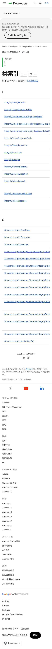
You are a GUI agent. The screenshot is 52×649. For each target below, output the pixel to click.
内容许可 (29, 369)
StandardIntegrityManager (16, 244)
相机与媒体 (7, 454)
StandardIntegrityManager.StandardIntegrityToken (27, 301)
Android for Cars (9, 487)
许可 (17, 629)
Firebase (6, 610)
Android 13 (7, 521)
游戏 (4, 440)
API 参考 (5, 550)
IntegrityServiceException (16, 174)
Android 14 (7, 516)
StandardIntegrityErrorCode (17, 230)
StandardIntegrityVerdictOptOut (19, 341)
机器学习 (6, 445)
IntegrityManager (12, 159)
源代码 (5, 416)
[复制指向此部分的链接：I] (6, 92)
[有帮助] (23, 52)
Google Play (27, 46)
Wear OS (6, 478)
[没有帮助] (28, 52)
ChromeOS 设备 (9, 483)
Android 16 (7, 507)
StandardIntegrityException (17, 237)
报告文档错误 (8, 575)
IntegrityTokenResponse (15, 201)
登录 (47, 3)
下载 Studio (7, 554)
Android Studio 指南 (11, 541)
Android (5, 402)
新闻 (4, 420)
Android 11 (7, 529)
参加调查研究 (8, 583)
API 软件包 (32, 80)
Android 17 (7, 503)
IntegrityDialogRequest (14, 102)
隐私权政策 (7, 458)
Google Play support (11, 579)
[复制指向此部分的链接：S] (7, 220)
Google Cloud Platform (12, 614)
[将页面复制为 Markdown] (30, 74)
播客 (4, 429)
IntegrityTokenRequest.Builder (18, 193)
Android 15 (7, 512)
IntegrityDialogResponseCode (18, 138)
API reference (11, 13)
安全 (4, 411)
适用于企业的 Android (11, 407)
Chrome (5, 605)
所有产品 (6, 619)
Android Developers (10, 46)
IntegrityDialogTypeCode (15, 145)
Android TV (7, 491)
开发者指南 (7, 545)
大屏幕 (5, 474)
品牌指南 (25, 629)
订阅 (35, 635)
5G (3, 462)
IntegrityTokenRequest (14, 181)
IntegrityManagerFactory (15, 167)
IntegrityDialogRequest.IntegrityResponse (23, 116)
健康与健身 (7, 449)
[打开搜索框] (34, 3)
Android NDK (8, 559)
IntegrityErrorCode (12, 152)
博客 (4, 424)
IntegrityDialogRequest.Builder (18, 109)
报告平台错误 (8, 570)
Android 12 (7, 525)
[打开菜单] (4, 3)
